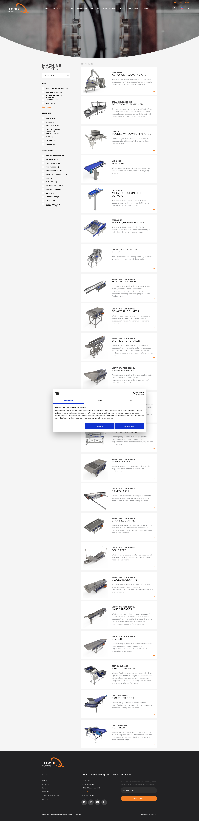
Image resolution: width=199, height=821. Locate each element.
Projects (95, 8)
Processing (82, 8)
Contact (145, 8)
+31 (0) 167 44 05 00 (181, 3)
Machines (56, 8)
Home (46, 8)
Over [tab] (130, 400)
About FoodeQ (109, 8)
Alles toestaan (129, 426)
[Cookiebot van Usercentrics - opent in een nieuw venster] (135, 393)
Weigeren (99, 426)
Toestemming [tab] (68, 400)
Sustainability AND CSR (50, 795)
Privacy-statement (88, 795)
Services (45, 788)
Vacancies (45, 792)
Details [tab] (99, 400)
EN (186, 8)
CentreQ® (68, 8)
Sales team (133, 8)
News (122, 8)
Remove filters (87, 64)
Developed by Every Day (149, 814)
